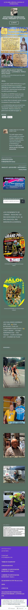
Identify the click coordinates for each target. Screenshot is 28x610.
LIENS (3, 584)
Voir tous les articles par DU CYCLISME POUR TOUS (16, 147)
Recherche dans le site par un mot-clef (13, 198)
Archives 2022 (7, 77)
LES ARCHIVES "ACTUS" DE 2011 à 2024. (12, 581)
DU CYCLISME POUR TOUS (16, 75)
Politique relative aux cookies (14, 604)
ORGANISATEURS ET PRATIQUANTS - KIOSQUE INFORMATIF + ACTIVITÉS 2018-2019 (13, 594)
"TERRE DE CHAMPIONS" (8, 562)
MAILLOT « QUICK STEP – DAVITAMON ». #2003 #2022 (14, 168)
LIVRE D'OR (4, 588)
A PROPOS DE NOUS (7, 566)
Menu (15, 23)
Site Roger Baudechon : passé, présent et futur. (14, 17)
